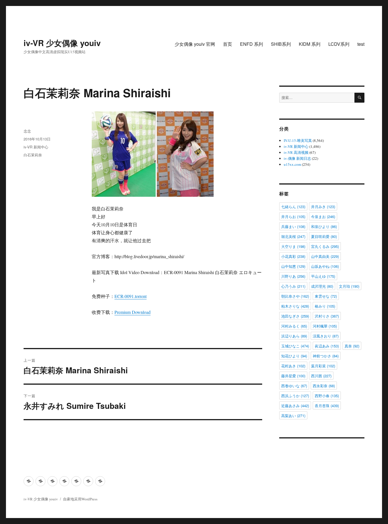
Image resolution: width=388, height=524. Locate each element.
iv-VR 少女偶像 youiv (62, 43)
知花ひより (294, 356)
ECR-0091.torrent (130, 296)
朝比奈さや (295, 296)
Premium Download (132, 312)
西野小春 (327, 395)
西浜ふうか (295, 395)
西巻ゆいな (294, 385)
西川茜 (321, 375)
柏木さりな (295, 306)
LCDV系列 (338, 44)
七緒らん (293, 206)
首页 (227, 44)
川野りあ (293, 276)
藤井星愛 (293, 375)
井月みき (323, 206)
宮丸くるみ (325, 246)
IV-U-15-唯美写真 (298, 140)
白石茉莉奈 (33, 155)
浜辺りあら (294, 336)
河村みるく (294, 326)
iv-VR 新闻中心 (36, 147)
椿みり (325, 306)
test (360, 44)
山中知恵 (293, 266)
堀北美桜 (293, 236)
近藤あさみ (295, 405)
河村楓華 (325, 326)
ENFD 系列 (251, 44)
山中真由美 (325, 256)
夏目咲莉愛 (324, 236)
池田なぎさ (295, 316)
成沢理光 (322, 286)
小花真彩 (293, 256)
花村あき (293, 365)
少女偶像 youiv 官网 (195, 44)
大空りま (293, 246)
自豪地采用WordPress (80, 499)
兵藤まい (293, 226)
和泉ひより (324, 226)
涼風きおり (326, 336)
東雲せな (326, 296)
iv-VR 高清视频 (296, 152)
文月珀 (349, 286)
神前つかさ (326, 356)
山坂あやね (325, 266)
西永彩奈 (324, 385)
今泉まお (323, 216)
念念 (27, 131)
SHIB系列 (281, 44)
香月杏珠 (327, 405)
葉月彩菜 (323, 365)
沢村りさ (327, 316)
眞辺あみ (327, 346)
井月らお (293, 216)
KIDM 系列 (309, 44)
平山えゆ (323, 276)
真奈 (352, 346)
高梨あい (293, 415)
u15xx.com (292, 164)
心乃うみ (293, 286)
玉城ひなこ (295, 346)
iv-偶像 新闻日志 (297, 158)
